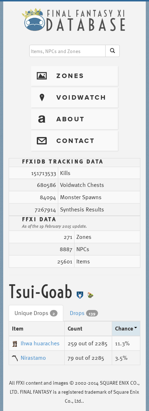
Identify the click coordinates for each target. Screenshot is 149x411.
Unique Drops (34, 313)
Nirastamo (33, 357)
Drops (82, 313)
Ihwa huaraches (40, 343)
